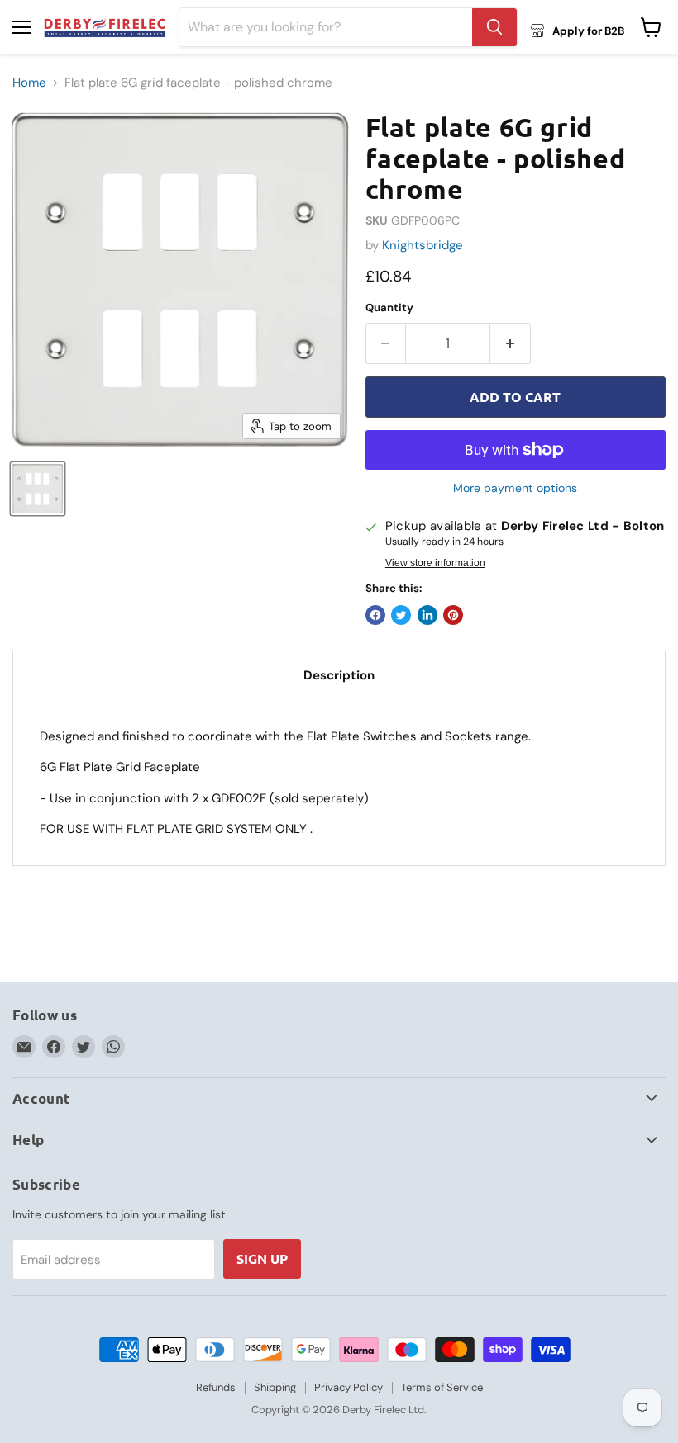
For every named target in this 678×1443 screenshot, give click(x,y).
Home (29, 83)
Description (339, 675)
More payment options (515, 487)
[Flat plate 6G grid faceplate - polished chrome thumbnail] (37, 488)
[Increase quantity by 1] (510, 343)
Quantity (389, 307)
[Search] (494, 27)
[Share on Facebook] (375, 615)
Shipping (275, 1387)
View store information (435, 563)
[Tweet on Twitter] (401, 615)
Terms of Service (442, 1387)
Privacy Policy (348, 1387)
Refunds (216, 1387)
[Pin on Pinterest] (453, 615)
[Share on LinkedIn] (427, 615)
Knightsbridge (422, 245)
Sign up (262, 1258)
